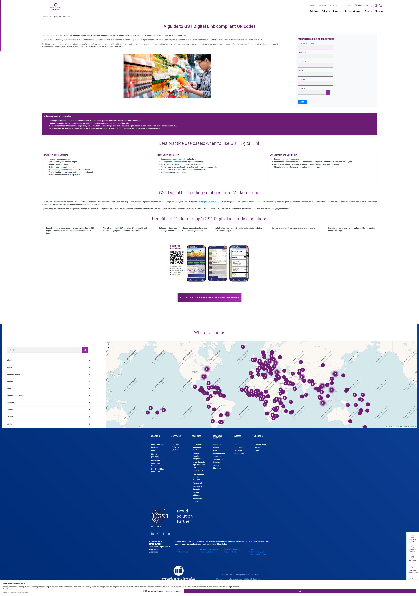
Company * (302, 79)
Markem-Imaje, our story (261, 446)
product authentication (175, 162)
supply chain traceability (176, 159)
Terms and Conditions (208, 552)
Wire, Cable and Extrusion (157, 446)
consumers (294, 159)
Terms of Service (231, 552)
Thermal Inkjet (198, 483)
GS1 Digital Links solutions (209, 202)
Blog (337, 5)
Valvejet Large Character (198, 487)
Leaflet (389, 427)
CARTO (414, 427)
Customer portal (325, 5)
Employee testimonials (239, 452)
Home (44, 17)
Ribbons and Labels (197, 500)
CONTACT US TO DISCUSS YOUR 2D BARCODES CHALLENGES (209, 297)
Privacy (179, 549)
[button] (108, 344)
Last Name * (302, 61)
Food (153, 451)
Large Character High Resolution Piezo (199, 464)
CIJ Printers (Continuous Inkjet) (197, 447)
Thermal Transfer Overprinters (197, 456)
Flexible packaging (155, 455)
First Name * (303, 52)
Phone (300, 70)
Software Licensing (217, 467)
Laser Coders (198, 471)
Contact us (347, 5)
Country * (302, 88)
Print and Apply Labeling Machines (199, 477)
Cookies (251, 549)
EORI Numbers (182, 552)
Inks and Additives (196, 494)
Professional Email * (306, 43)
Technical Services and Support (218, 459)
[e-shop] (380, 5)
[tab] (158, 438)
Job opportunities (239, 446)
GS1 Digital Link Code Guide (157, 470)
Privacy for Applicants (232, 549)
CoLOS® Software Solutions (175, 447)
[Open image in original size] (55, 6)
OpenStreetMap (398, 427)
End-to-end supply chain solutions (156, 463)
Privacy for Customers (209, 549)
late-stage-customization (63, 170)
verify (117, 228)
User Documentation (219, 452)
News (257, 451)
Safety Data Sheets (217, 446)
